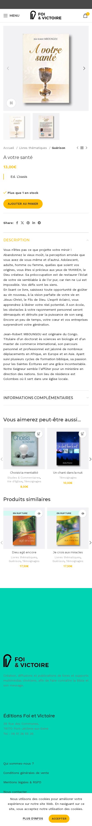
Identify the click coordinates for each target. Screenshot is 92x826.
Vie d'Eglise (15, 481)
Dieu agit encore (24, 552)
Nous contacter (15, 792)
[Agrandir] (11, 103)
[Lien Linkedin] (33, 223)
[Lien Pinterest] (28, 223)
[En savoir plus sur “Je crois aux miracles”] (82, 514)
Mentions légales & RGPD (22, 782)
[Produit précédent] (77, 148)
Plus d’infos (33, 818)
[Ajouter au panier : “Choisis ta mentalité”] (39, 434)
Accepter (59, 818)
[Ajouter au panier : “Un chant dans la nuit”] (82, 434)
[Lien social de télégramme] (39, 223)
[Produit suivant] (86, 148)
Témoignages (32, 481)
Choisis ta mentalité (24, 472)
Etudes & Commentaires (24, 477)
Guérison (58, 148)
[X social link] (22, 223)
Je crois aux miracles (68, 552)
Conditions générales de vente (26, 773)
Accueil (9, 148)
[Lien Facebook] (17, 223)
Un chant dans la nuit (68, 472)
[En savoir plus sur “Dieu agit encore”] (39, 514)
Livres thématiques (33, 148)
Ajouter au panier (23, 203)
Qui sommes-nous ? (18, 763)
